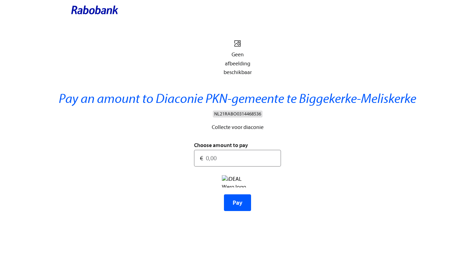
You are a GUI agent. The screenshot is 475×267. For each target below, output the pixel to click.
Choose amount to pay (221, 145)
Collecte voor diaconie (238, 127)
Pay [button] (237, 203)
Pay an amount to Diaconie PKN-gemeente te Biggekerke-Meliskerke (237, 98)
